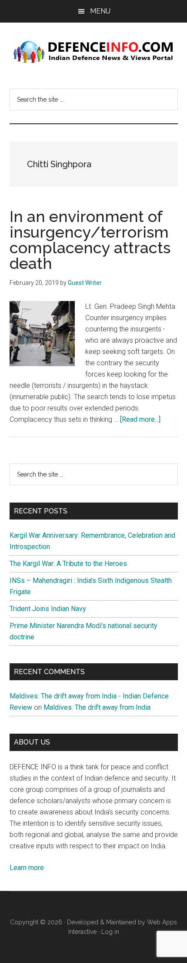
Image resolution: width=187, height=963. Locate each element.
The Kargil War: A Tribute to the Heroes (68, 563)
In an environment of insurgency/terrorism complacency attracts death (90, 239)
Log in (110, 931)
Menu (100, 11)
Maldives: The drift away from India (96, 707)
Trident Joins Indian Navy (48, 609)
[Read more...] (140, 419)
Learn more (27, 868)
